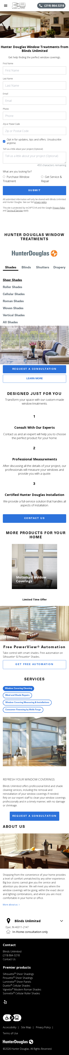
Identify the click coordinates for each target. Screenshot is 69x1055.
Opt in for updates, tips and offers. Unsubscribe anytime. (34, 141)
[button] (6, 6)
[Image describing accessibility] (12, 1017)
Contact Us (34, 518)
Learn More (34, 378)
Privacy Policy (59, 207)
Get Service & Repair (51, 179)
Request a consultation (34, 816)
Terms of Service (15, 210)
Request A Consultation (34, 369)
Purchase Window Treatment (16, 179)
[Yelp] (5, 1002)
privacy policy (40, 202)
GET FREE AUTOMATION (34, 664)
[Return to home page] (22, 5)
